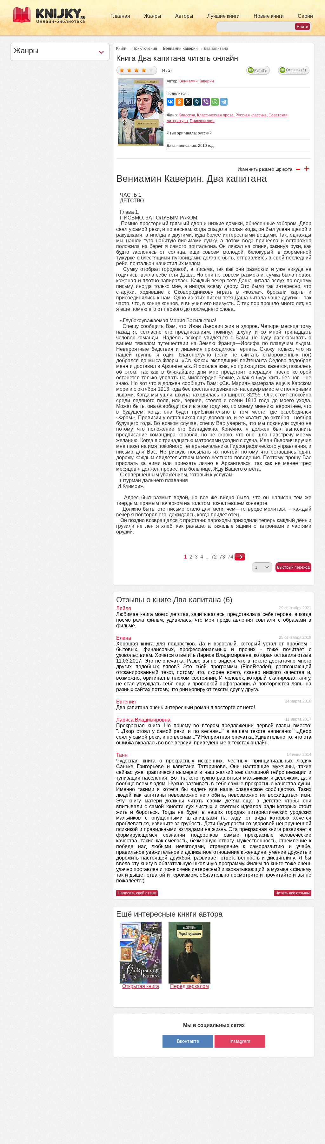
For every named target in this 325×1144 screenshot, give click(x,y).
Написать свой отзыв (137, 893)
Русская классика (251, 115)
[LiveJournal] (197, 102)
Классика (187, 115)
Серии (305, 16)
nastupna (240, 557)
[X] (188, 102)
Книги (121, 48)
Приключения (144, 48)
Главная (120, 16)
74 (230, 556)
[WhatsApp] (215, 102)
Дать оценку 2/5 (129, 70)
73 (222, 556)
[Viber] (206, 102)
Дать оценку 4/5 (144, 70)
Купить (260, 70)
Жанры (152, 16)
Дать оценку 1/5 (122, 70)
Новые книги (269, 16)
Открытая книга (140, 986)
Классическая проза (215, 115)
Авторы (184, 16)
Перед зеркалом (189, 986)
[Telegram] (224, 102)
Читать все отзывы (292, 893)
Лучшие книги (223, 16)
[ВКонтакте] (170, 102)
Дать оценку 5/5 (151, 70)
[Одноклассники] (179, 102)
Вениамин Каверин (180, 48)
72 (214, 556)
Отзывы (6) (296, 70)
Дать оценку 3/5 (136, 70)
